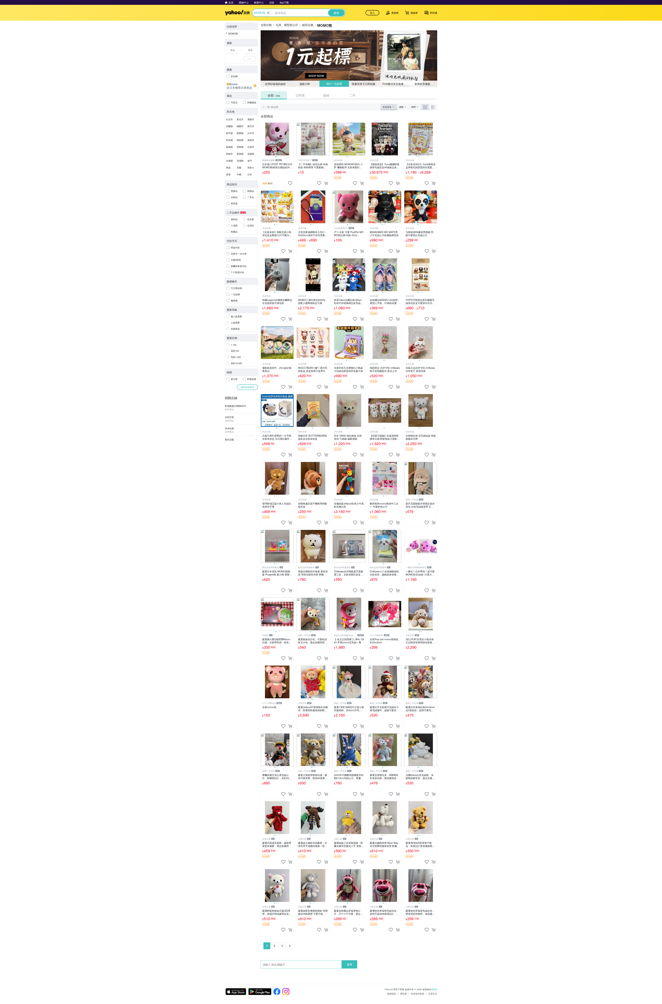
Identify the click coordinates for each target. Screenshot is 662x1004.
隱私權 (403, 993)
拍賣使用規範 (417, 993)
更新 (434, 989)
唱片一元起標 (334, 84)
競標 (326, 95)
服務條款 (391, 993)
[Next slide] (291, 139)
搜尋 (349, 964)
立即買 (300, 95)
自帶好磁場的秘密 (275, 84)
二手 (352, 95)
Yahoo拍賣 (237, 13)
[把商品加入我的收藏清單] (290, 183)
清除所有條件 (247, 387)
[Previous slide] (263, 139)
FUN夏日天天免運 (393, 84)
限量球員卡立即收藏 (363, 83)
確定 (249, 58)
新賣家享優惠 (422, 84)
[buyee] (241, 86)
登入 (372, 12)
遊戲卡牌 (304, 84)
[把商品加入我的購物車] (326, 183)
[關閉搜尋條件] (268, 13)
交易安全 (432, 993)
